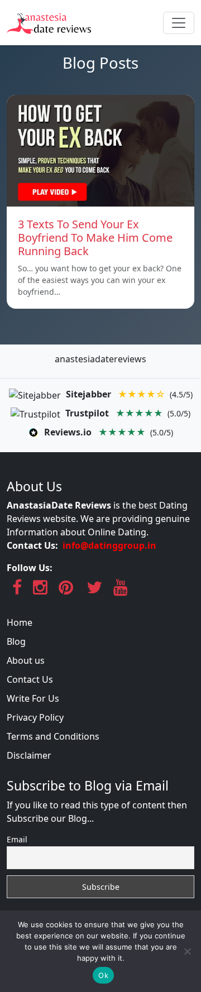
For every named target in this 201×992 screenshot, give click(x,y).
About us (26, 660)
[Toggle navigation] (178, 23)
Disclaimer (29, 755)
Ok (103, 975)
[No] (187, 951)
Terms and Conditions (53, 736)
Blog (16, 641)
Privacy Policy (35, 717)
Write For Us (33, 698)
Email (17, 839)
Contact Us (30, 679)
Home (19, 622)
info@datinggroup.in (109, 545)
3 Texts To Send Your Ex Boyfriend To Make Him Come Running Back (95, 237)
